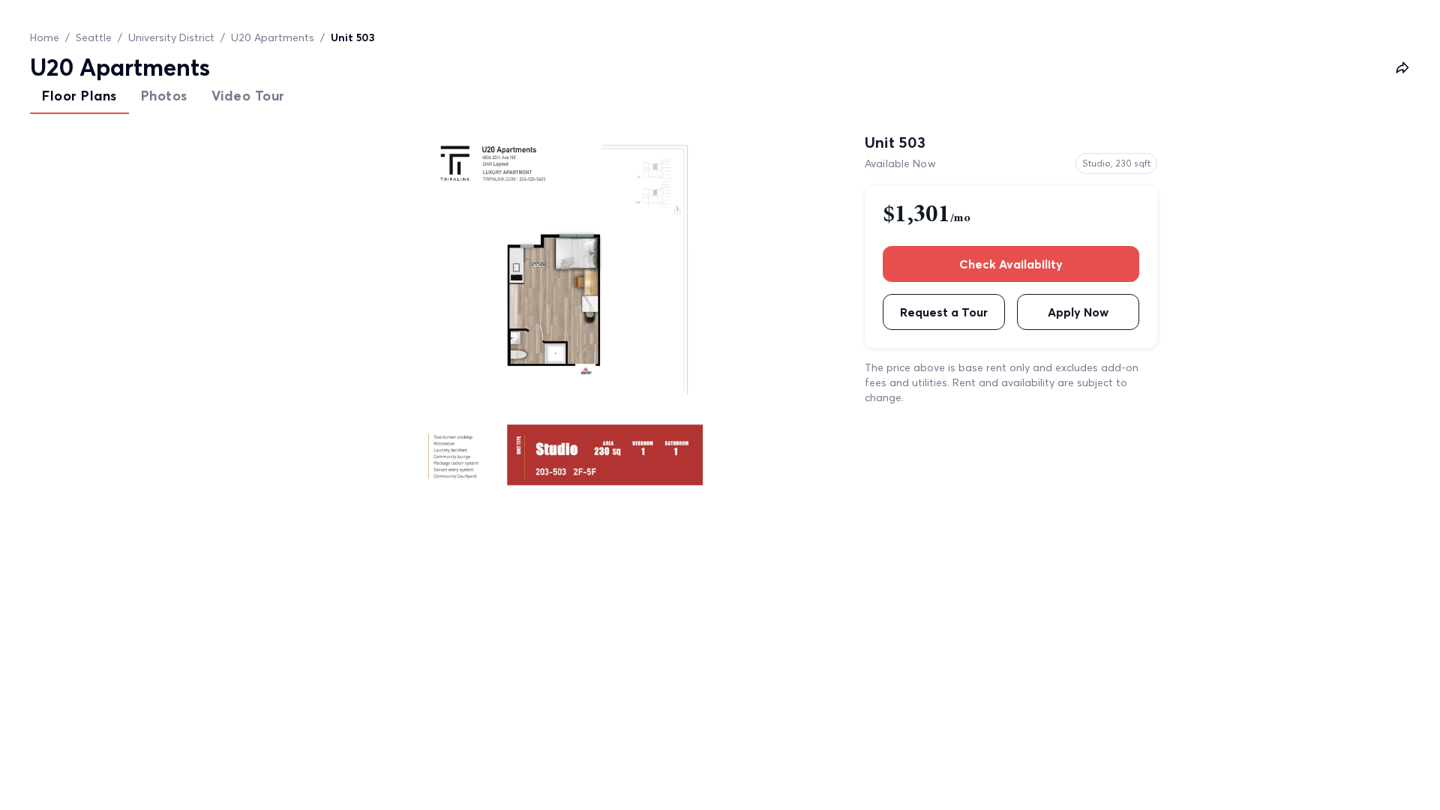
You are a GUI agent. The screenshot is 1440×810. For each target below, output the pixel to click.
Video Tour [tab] (248, 95)
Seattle (94, 37)
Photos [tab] (164, 95)
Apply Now (1078, 312)
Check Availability (1011, 264)
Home (44, 37)
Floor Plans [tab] (79, 95)
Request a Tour (944, 312)
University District (171, 37)
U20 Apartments (272, 37)
